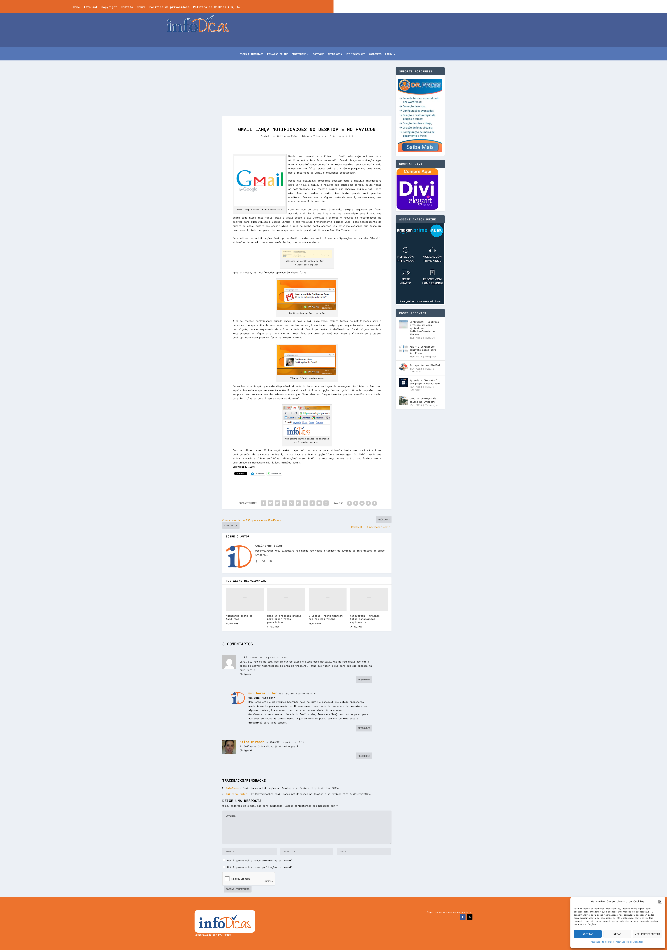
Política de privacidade (629, 941)
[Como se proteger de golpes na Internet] (403, 400)
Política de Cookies (602, 941)
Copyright (109, 7)
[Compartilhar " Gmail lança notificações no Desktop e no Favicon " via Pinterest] (291, 503)
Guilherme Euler (287, 136)
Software (318, 54)
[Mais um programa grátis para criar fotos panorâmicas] (286, 599)
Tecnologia (335, 54)
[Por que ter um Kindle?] (403, 367)
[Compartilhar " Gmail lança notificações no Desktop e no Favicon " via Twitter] (270, 503)
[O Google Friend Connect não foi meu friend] (328, 599)
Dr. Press (224, 934)
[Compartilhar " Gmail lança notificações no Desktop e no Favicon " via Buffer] (305, 503)
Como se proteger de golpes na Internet (423, 400)
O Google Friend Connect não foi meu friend (326, 617)
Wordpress (430, 356)
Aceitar (587, 934)
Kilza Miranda (252, 742)
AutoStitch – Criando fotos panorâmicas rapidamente (365, 619)
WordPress (375, 54)
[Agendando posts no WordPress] (245, 599)
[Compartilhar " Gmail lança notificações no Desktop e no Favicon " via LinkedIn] (298, 503)
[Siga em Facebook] (463, 917)
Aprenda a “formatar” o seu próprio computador (425, 382)
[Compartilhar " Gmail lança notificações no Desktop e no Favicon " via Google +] (277, 503)
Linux (388, 54)
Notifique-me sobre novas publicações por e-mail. (260, 867)
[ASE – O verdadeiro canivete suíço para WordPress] (403, 349)
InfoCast (91, 7)
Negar (617, 934)
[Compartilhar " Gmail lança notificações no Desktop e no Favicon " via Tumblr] (284, 503)
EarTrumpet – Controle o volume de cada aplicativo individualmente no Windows (424, 328)
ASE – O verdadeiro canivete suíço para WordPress (423, 350)
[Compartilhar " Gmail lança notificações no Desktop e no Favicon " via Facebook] (263, 503)
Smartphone (299, 54)
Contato (127, 7)
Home (76, 7)
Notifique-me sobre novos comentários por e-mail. (260, 860)
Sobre (141, 7)
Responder (364, 679)
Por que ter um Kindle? (425, 365)
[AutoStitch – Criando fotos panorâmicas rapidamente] (369, 599)
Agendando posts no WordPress (239, 617)
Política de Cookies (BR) (214, 7)
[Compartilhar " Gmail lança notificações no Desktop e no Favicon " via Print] (326, 503)
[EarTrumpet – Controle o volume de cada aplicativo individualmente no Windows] (403, 324)
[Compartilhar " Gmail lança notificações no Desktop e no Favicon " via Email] (319, 503)
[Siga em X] (469, 917)
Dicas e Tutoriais (251, 54)
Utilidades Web (355, 54)
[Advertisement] (307, 91)
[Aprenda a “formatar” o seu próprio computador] (403, 382)
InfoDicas (232, 788)
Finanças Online (277, 54)
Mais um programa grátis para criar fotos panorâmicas (284, 619)
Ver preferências (647, 934)
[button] (660, 901)
